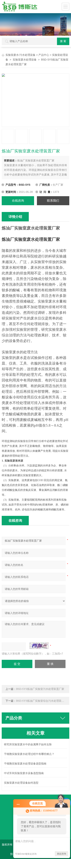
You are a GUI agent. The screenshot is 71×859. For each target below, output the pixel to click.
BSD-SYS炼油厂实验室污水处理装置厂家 (40, 689)
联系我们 (53, 200)
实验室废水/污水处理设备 (20, 55)
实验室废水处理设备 (25, 59)
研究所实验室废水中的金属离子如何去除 (28, 744)
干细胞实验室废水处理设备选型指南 (25, 763)
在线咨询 (18, 200)
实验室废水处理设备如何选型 (21, 782)
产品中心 (43, 55)
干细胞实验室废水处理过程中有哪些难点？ (29, 754)
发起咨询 (61, 853)
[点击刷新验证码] (39, 646)
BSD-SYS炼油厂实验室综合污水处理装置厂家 (42, 700)
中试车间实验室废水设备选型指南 (24, 773)
